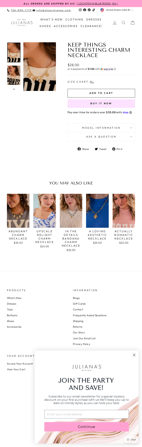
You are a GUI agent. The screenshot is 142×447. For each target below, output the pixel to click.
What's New (51, 19)
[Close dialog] (134, 355)
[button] (101, 69)
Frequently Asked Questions (90, 315)
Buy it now (101, 103)
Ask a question (101, 136)
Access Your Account (20, 363)
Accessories (66, 26)
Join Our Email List (84, 338)
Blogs (76, 298)
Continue (86, 427)
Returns (77, 326)
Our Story (79, 332)
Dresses (94, 19)
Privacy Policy (81, 344)
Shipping (78, 321)
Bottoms (12, 315)
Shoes (45, 26)
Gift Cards (79, 303)
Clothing (74, 19)
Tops (10, 309)
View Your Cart (16, 369)
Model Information (101, 127)
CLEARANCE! (92, 26)
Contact (78, 309)
